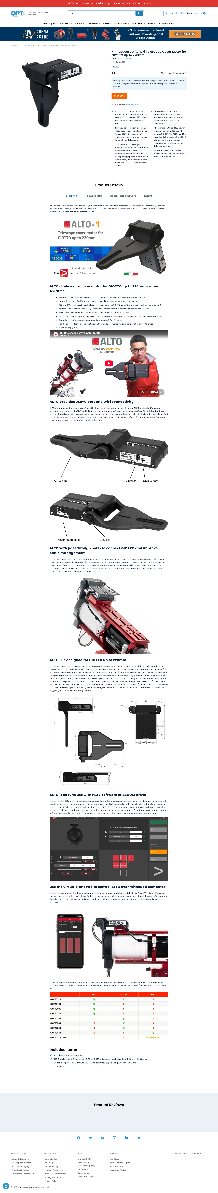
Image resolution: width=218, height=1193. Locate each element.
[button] (6, 1186)
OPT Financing (51, 1166)
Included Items (94, 196)
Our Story (114, 1159)
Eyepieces (93, 23)
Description (72, 196)
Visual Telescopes (20, 1159)
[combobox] (106, 13)
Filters (106, 23)
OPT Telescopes (24, 1187)
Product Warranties (54, 1170)
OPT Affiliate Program (120, 1163)
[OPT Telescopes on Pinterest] (139, 1138)
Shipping (49, 1163)
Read (116, 66)
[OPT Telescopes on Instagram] (114, 1138)
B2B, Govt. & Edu (117, 1166)
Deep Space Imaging (21, 1163)
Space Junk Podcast (86, 1177)
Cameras (65, 23)
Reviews (148, 196)
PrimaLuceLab (124, 58)
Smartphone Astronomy (23, 1174)
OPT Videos (82, 1169)
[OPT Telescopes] (18, 13)
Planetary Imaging (20, 1170)
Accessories (120, 23)
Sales (151, 23)
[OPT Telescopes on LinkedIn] (126, 1138)
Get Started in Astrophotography (86, 1164)
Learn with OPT (176, 13)
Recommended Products (123, 196)
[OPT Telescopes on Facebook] (78, 1138)
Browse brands (166, 23)
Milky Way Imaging (20, 1166)
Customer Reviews (118, 1170)
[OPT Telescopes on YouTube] (102, 1138)
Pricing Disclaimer (53, 1177)
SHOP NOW (119, 96)
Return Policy (51, 1159)
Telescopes (49, 23)
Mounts (79, 23)
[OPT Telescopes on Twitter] (90, 1138)
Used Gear (137, 23)
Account (191, 13)
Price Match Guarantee (55, 1174)
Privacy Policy (51, 1181)
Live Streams (83, 1173)
